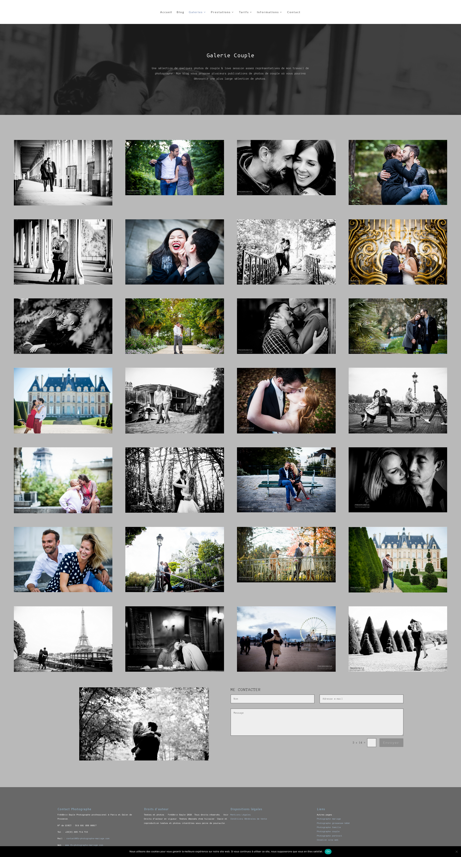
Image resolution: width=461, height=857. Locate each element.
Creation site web (327, 840)
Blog (180, 12)
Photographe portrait (329, 835)
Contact (294, 12)
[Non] (456, 851)
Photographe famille (329, 827)
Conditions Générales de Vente (248, 819)
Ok (328, 851)
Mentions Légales (240, 814)
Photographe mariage (329, 819)
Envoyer (391, 742)
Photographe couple (328, 831)
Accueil (166, 12)
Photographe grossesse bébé (333, 823)
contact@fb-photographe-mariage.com (87, 838)
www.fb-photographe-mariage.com (84, 845)
